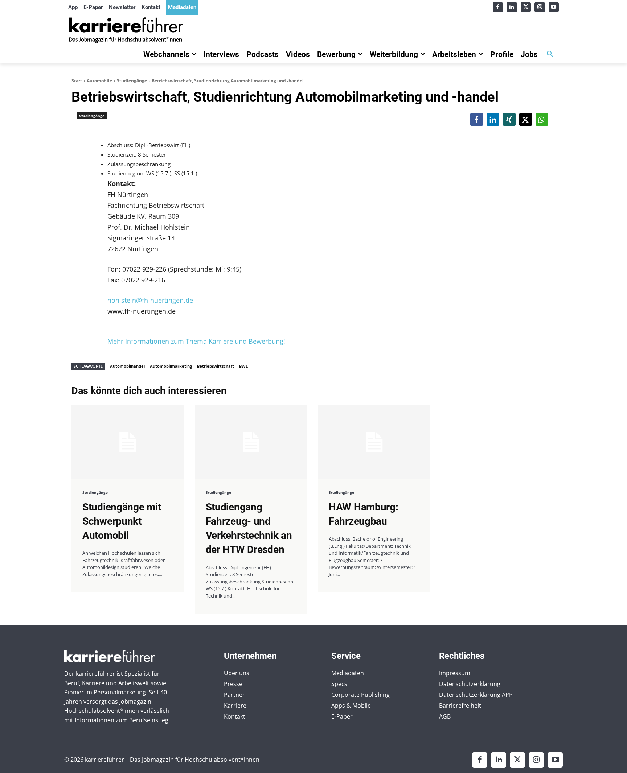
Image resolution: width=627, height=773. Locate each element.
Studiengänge (132, 81)
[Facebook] (498, 7)
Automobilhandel (127, 366)
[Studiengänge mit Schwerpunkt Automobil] (127, 442)
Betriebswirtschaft (215, 366)
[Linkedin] (512, 7)
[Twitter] (526, 7)
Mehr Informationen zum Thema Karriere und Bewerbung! (196, 341)
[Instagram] (539, 7)
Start (76, 81)
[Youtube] (554, 7)
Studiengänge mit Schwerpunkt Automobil (121, 521)
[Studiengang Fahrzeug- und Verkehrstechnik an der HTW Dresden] (251, 442)
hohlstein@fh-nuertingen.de (150, 300)
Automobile (99, 81)
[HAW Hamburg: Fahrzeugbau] (374, 442)
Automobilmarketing (171, 366)
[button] (550, 54)
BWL (243, 366)
